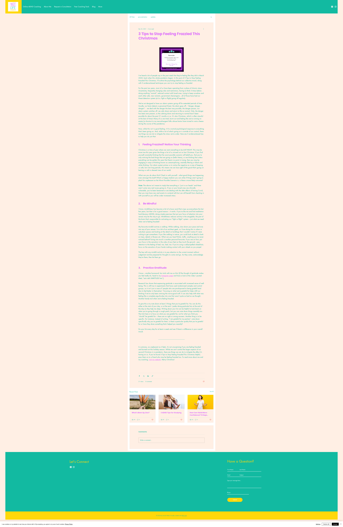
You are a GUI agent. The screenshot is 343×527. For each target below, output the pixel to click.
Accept (335, 524)
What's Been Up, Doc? (140, 413)
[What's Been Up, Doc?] (142, 402)
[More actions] (203, 29)
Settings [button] (318, 524)
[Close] (341, 524)
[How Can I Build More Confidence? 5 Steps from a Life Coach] (200, 402)
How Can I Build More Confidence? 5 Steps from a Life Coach (198, 414)
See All (211, 391)
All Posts (132, 17)
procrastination (142, 17)
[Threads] (332, 7)
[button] (211, 17)
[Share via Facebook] (139, 376)
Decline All (326, 524)
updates (153, 17)
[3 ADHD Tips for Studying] (171, 402)
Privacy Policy (69, 524)
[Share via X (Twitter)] (144, 376)
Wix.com (184, 515)
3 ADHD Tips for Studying (171, 413)
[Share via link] (152, 376)
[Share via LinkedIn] (148, 376)
